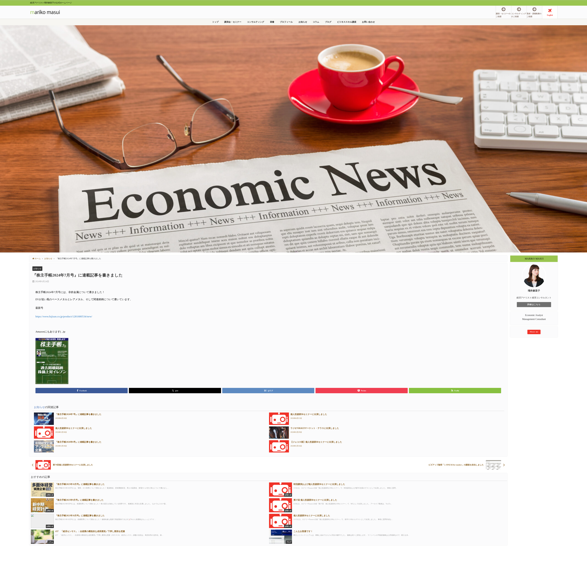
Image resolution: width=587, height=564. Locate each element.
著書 (272, 22)
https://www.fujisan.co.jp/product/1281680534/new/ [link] (63, 316)
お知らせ (303, 22)
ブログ (328, 22)
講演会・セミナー (232, 22)
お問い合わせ (368, 22)
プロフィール (286, 22)
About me (534, 332)
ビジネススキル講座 (346, 22)
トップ (215, 22)
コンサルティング (255, 22)
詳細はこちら (534, 304)
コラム (316, 22)
